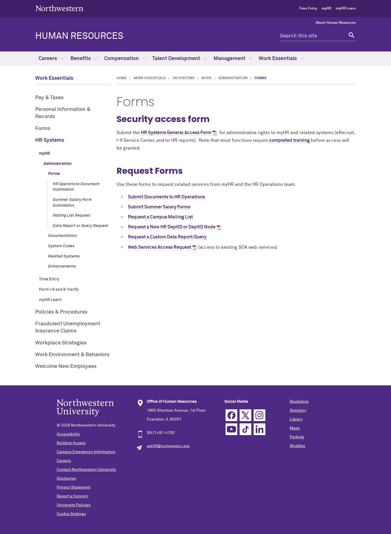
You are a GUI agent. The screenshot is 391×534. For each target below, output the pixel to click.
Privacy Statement (73, 487)
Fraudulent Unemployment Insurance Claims (67, 327)
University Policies (73, 505)
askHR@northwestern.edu (168, 446)
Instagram (259, 415)
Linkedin (259, 429)
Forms (42, 128)
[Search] (351, 36)
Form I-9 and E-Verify (59, 290)
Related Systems (64, 256)
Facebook (231, 415)
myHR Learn (346, 8)
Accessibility (68, 434)
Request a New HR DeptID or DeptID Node (172, 227)
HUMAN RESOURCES (79, 36)
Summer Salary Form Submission (72, 203)
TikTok (245, 429)
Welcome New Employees (65, 366)
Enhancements (62, 266)
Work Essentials (278, 58)
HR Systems (49, 140)
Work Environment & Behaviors (72, 354)
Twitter (245, 415)
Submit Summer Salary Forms (159, 207)
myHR (326, 8)
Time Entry (308, 8)
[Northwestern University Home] (59, 8)
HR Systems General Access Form (176, 132)
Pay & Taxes (49, 97)
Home (121, 78)
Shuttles (297, 446)
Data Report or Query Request (80, 226)
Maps (295, 428)
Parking (297, 437)
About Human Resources (336, 23)
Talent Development (176, 58)
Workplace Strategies (60, 343)
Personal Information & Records (62, 113)
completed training (289, 140)
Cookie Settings (71, 514)
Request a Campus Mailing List (160, 217)
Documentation (62, 236)
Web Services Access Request (159, 247)
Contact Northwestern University (86, 470)
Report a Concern (72, 496)
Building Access (71, 443)
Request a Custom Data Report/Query (167, 237)
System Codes (61, 246)
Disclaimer (66, 479)
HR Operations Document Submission (76, 187)
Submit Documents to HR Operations (166, 197)
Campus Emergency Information (86, 452)
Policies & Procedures (61, 312)
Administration (58, 164)
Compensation (122, 58)
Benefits (81, 58)
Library (296, 419)
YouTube (231, 429)
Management (230, 58)
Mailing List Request (71, 216)
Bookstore (299, 402)
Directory (298, 411)
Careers (48, 58)
